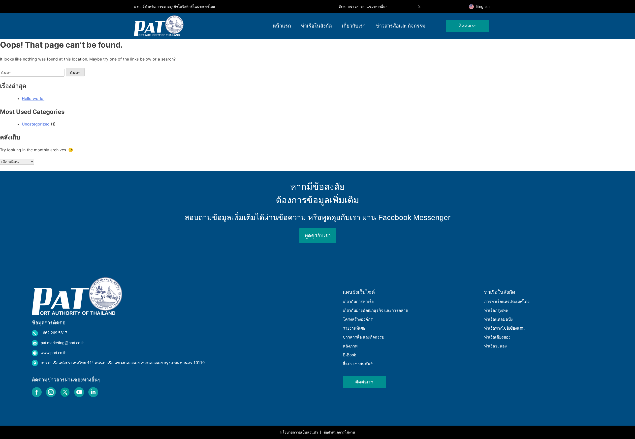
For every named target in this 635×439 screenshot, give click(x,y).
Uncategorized (36, 124)
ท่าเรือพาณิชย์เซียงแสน (504, 328)
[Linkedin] (440, 6)
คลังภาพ (350, 346)
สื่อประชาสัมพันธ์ (358, 364)
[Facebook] (398, 6)
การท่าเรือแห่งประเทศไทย (507, 301)
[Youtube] (430, 6)
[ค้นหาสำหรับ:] (33, 72)
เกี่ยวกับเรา (354, 26)
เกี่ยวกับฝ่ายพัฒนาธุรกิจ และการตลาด (375, 310)
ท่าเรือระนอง (495, 346)
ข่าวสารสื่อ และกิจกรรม (363, 337)
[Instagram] (409, 6)
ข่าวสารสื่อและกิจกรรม (400, 26)
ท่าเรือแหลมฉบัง (498, 319)
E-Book (349, 355)
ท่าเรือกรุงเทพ (496, 310)
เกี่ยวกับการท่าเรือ (358, 301)
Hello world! (33, 98)
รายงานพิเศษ (354, 328)
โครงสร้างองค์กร (358, 319)
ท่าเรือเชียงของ (497, 337)
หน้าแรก (282, 26)
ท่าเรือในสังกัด (316, 26)
